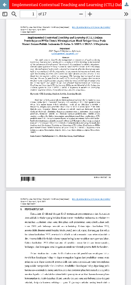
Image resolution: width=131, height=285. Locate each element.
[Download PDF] (126, 4)
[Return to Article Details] (4, 4)
